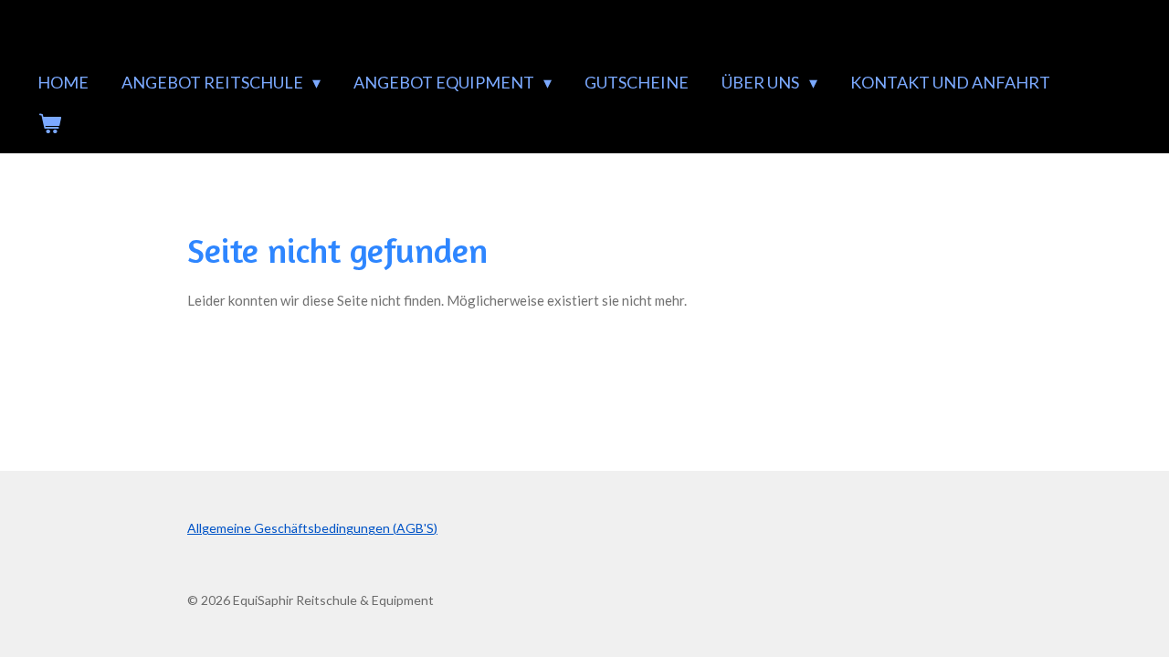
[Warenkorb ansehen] (49, 123)
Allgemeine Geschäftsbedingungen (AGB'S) (312, 528)
